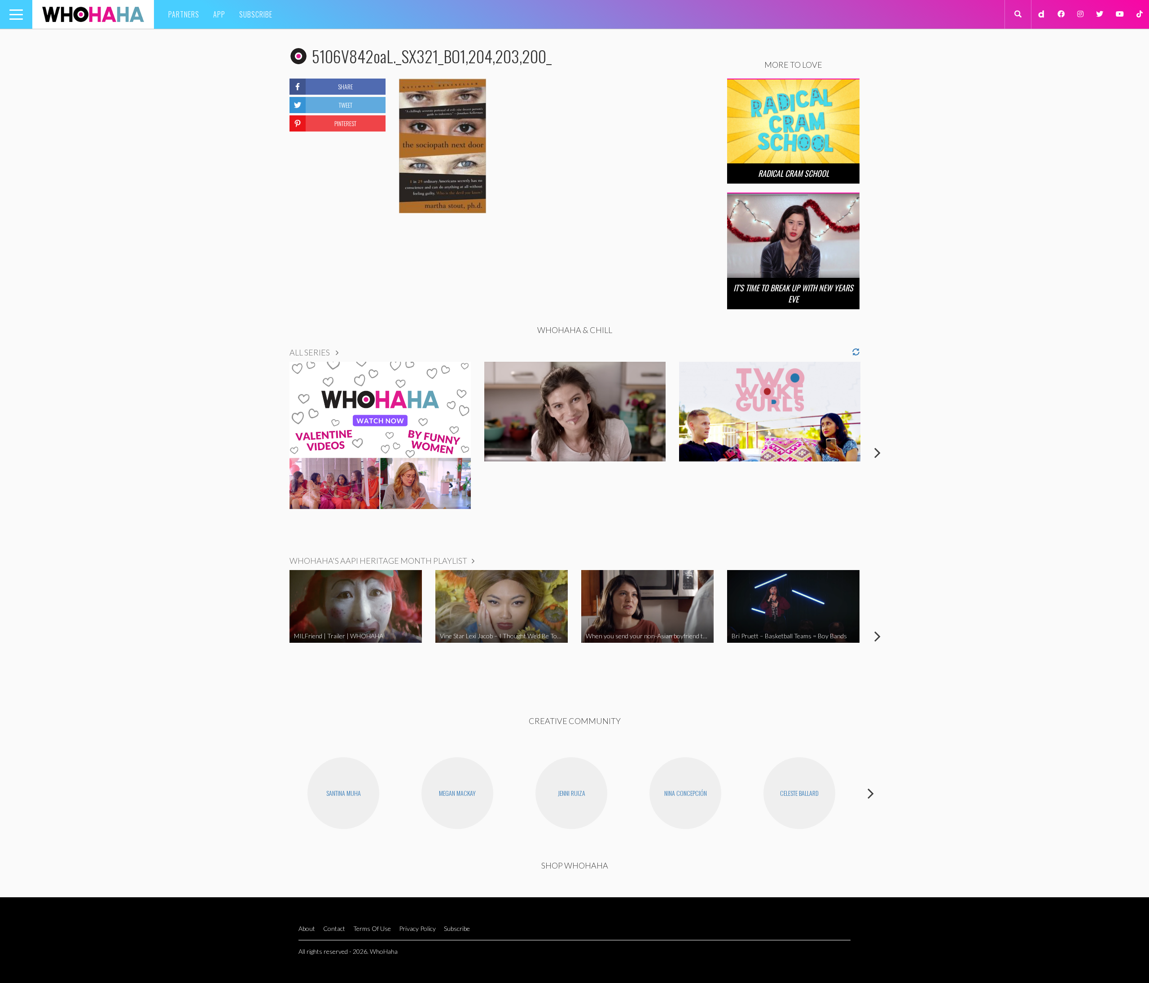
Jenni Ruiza (571, 793)
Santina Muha (343, 793)
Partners (183, 14)
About (306, 928)
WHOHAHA (93, 14)
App (219, 14)
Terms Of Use (372, 928)
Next (877, 452)
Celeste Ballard (799, 793)
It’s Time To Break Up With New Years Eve (793, 293)
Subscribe (255, 14)
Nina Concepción (685, 793)
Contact (334, 928)
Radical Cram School (793, 173)
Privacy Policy (417, 928)
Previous (271, 452)
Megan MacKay (457, 793)
